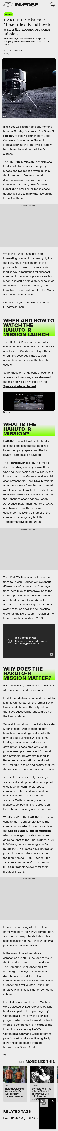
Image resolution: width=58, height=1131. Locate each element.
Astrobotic (10, 976)
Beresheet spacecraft (17, 760)
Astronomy (12, 1117)
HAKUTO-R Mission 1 (22, 162)
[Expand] (42, 1101)
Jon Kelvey (18, 50)
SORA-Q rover (41, 481)
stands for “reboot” (20, 862)
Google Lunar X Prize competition (29, 831)
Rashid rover (17, 463)
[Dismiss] (52, 1101)
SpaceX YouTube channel (19, 386)
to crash (23, 769)
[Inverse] (27, 4)
